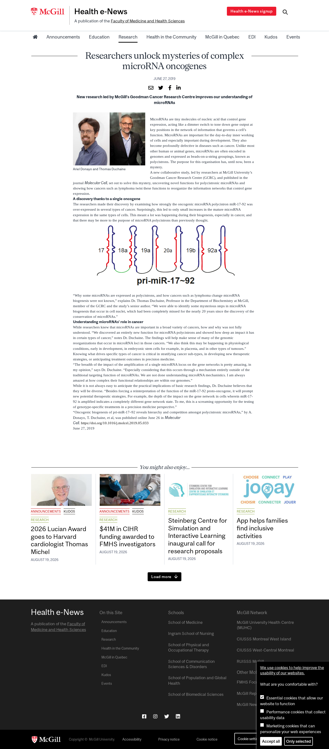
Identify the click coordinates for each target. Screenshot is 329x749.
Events (293, 36)
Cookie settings (250, 739)
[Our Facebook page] (144, 716)
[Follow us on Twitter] (166, 716)
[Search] (285, 13)
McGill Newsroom (253, 704)
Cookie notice (207, 739)
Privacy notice (169, 739)
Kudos (270, 36)
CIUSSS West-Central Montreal (265, 650)
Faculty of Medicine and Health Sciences (148, 21)
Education (99, 36)
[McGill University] (50, 12)
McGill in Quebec (222, 36)
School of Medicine (185, 622)
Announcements (63, 36)
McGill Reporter (251, 693)
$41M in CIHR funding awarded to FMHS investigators (128, 536)
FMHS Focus (248, 682)
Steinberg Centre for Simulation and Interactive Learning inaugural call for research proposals (197, 536)
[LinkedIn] (178, 716)
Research (128, 36)
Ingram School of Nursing (191, 633)
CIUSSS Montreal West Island (264, 639)
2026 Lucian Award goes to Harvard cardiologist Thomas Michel (59, 540)
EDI (252, 36)
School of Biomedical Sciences (196, 694)
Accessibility (131, 739)
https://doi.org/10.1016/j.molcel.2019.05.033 (115, 423)
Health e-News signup (251, 11)
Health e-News (100, 11)
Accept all (271, 741)
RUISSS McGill (250, 661)
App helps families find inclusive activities (262, 528)
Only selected (298, 741)
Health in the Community (171, 36)
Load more (161, 576)
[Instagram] (155, 716)
